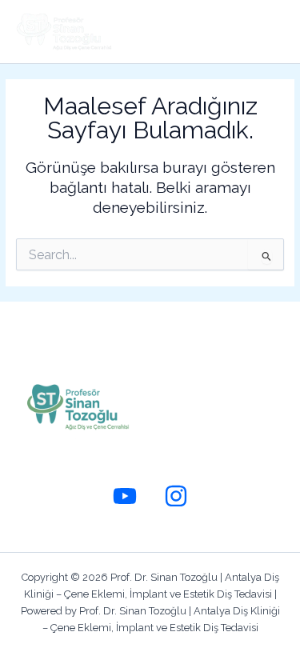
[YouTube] (125, 496)
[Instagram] (176, 496)
